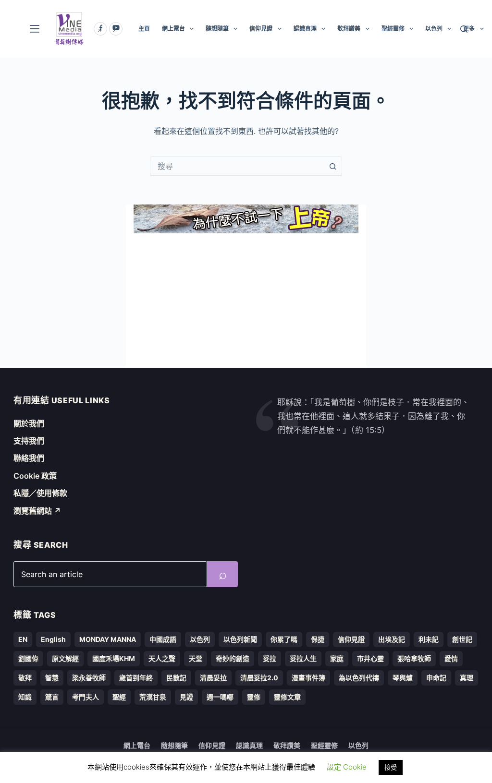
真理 (466, 678)
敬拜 (25, 678)
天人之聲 (161, 658)
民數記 (176, 678)
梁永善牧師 (89, 678)
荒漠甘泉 (152, 697)
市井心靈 (370, 658)
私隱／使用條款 (40, 493)
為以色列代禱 (359, 678)
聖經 (119, 697)
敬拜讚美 (348, 28)
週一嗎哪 (220, 697)
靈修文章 (287, 697)
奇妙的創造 (232, 658)
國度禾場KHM (113, 658)
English (53, 639)
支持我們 (28, 441)
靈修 (253, 697)
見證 (186, 697)
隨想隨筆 (217, 28)
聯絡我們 (28, 458)
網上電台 (173, 28)
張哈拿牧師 (414, 658)
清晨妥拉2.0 (259, 678)
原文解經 (65, 658)
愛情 (451, 658)
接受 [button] (390, 767)
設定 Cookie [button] (347, 766)
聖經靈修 (393, 28)
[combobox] (236, 166)
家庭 (337, 658)
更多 (469, 28)
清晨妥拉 (213, 678)
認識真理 (305, 28)
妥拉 (269, 658)
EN (22, 639)
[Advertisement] (246, 300)
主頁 (144, 28)
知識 (25, 697)
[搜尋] (463, 29)
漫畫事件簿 (308, 678)
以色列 (434, 28)
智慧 (52, 678)
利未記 (428, 639)
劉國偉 (28, 658)
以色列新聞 (240, 639)
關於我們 (28, 423)
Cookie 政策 (35, 476)
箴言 (52, 697)
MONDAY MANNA (107, 639)
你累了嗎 (284, 639)
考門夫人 (85, 697)
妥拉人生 (303, 658)
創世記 (462, 639)
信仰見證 (260, 28)
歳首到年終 (136, 678)
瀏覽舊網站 (37, 511)
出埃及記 (391, 639)
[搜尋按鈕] (332, 166)
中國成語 (162, 639)
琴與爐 (403, 678)
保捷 (317, 639)
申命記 (436, 678)
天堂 (195, 658)
